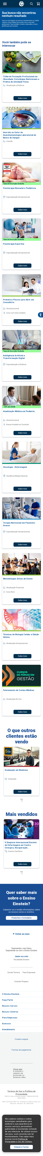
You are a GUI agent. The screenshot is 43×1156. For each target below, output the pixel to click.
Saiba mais (22, 98)
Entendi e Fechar (21, 1147)
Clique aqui (17, 1069)
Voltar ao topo (22, 934)
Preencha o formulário (22, 918)
